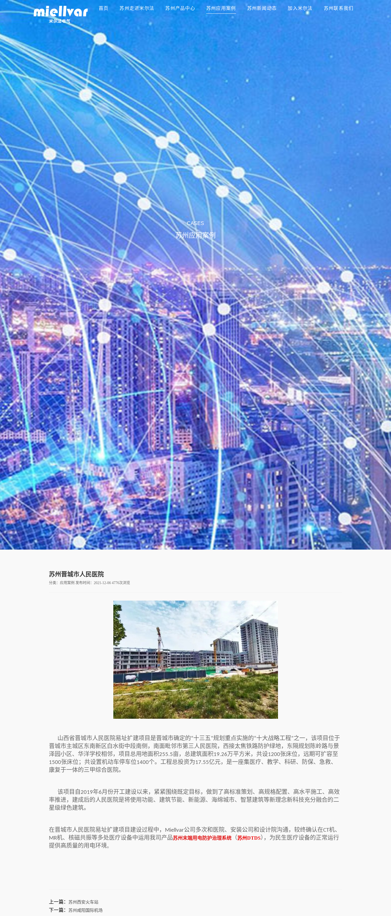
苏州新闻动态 (262, 8)
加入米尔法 (300, 8)
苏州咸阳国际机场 (85, 910)
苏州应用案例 (221, 8)
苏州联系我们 (339, 8)
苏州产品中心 (180, 8)
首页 (104, 8)
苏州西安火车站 (83, 902)
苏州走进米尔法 (136, 8)
